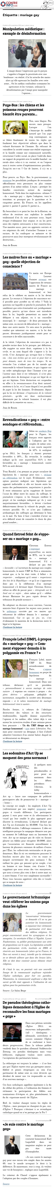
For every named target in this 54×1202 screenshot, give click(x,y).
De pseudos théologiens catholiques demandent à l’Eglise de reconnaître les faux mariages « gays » (27, 1009)
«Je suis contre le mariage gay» (23, 1126)
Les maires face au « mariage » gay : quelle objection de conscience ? (27, 261)
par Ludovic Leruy (28, 25)
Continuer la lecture (12, 627)
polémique (11, 611)
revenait (42, 280)
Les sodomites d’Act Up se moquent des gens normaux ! (25, 755)
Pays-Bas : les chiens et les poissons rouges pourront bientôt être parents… (23, 109)
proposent (41, 809)
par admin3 (23, 893)
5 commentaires (42, 1121)
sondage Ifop (45, 431)
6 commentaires (42, 893)
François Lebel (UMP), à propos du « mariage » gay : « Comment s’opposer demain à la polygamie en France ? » (27, 646)
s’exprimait (34, 549)
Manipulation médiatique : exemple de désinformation (24, 31)
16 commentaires (42, 999)
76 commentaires (42, 749)
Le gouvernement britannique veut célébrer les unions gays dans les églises (26, 901)
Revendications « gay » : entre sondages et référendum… (26, 421)
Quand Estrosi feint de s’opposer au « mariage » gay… (26, 536)
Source (6, 1184)
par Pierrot (22, 749)
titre (27, 729)
